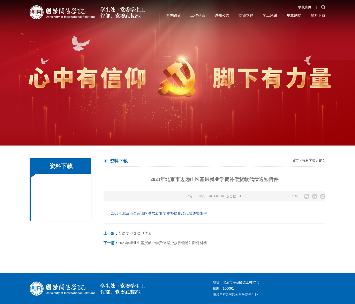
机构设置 (173, 15)
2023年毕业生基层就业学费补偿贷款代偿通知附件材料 (155, 243)
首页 (295, 161)
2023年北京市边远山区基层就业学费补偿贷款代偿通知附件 (159, 213)
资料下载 (318, 15)
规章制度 (294, 15)
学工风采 (270, 15)
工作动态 (197, 15)
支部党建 (246, 15)
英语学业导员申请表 (128, 233)
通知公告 (221, 15)
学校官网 (304, 7)
